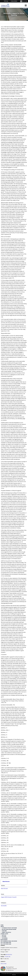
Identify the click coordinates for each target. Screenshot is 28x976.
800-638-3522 (9, 954)
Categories (4, 938)
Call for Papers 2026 (6, 944)
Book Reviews (4, 939)
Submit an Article (6, 932)
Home (2, 925)
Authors (4, 936)
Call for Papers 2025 (6, 942)
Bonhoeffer (4, 905)
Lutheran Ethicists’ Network (9, 928)
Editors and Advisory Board (9, 929)
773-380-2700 (7, 956)
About (2, 926)
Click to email (3, 963)
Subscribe (4, 930)
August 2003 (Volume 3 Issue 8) (8, 897)
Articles (4, 935)
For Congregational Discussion (9, 941)
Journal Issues (4, 933)
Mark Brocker (6, 881)
